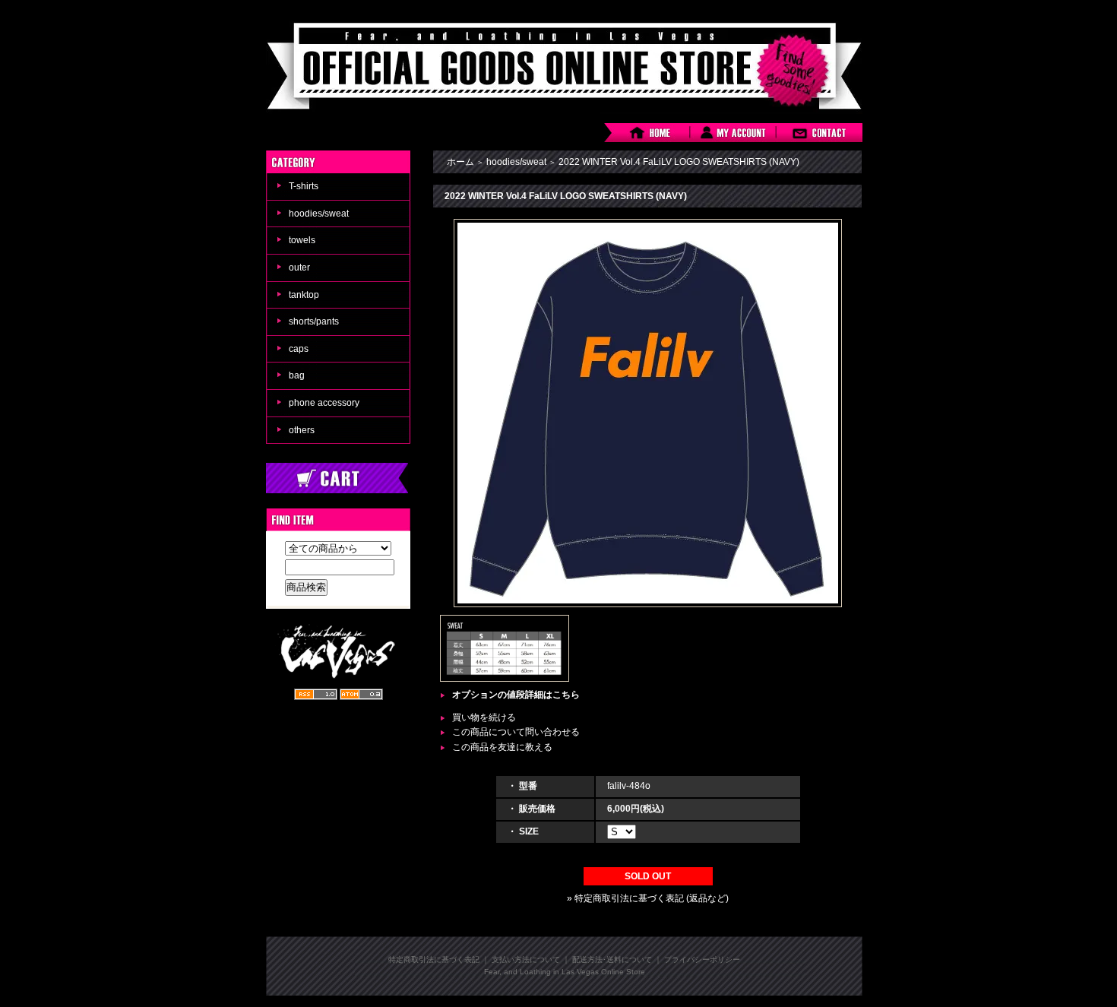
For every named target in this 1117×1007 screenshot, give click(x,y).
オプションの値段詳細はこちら (516, 694)
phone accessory (324, 402)
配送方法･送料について (612, 959)
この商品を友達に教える (502, 747)
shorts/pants (314, 321)
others (302, 430)
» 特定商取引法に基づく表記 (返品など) (648, 898)
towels (302, 240)
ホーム (460, 162)
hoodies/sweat (319, 213)
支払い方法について (526, 959)
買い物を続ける (484, 717)
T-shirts (303, 186)
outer (299, 267)
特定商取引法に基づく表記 (433, 959)
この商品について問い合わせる (516, 732)
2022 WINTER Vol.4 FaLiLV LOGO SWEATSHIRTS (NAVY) (678, 162)
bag (297, 375)
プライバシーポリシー (702, 959)
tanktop (304, 295)
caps (299, 349)
